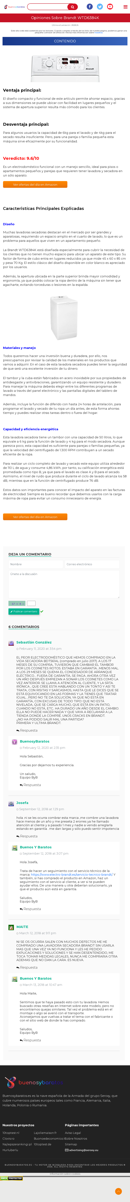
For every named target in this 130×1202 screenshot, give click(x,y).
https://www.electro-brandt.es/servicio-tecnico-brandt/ (71, 875)
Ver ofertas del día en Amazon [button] (35, 184)
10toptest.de (42, 1144)
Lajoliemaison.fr (45, 1133)
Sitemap (71, 1144)
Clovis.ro (8, 1138)
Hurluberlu (10, 1150)
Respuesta (29, 730)
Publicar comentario (25, 611)
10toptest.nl (11, 1133)
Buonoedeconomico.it (49, 1138)
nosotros (98, 32)
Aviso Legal (73, 1133)
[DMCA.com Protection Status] (11, 1179)
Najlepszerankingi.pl (17, 1144)
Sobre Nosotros (76, 1138)
